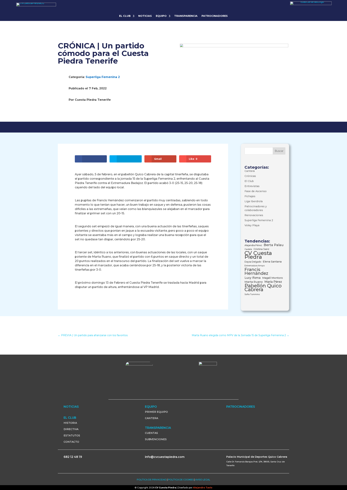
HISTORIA (70, 422)
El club (125, 16)
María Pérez (273, 281)
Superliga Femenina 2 (103, 77)
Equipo (161, 16)
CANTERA (151, 418)
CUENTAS (151, 433)
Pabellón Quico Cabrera (263, 287)
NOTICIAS (71, 406)
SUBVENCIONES (156, 439)
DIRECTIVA (71, 429)
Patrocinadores (215, 16)
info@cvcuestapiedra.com (165, 457)
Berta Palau (274, 245)
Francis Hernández (256, 271)
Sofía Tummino (252, 294)
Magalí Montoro (272, 277)
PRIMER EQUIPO (156, 411)
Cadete (248, 249)
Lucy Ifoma (253, 277)
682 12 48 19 (73, 457)
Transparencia (186, 16)
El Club (249, 181)
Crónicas (250, 176)
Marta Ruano (254, 281)
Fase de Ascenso (256, 191)
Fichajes (250, 196)
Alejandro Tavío (202, 487)
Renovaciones (254, 215)
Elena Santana (272, 261)
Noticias (145, 16)
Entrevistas (252, 186)
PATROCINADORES (240, 406)
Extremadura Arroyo (255, 265)
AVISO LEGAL (202, 479)
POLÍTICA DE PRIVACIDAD (151, 479)
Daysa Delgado (253, 261)
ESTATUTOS (72, 435)
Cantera (250, 171)
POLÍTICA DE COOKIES (181, 479)
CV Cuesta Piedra (258, 255)
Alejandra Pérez (253, 245)
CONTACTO (71, 441)
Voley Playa (252, 225)
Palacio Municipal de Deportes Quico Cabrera (256, 456)
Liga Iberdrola (254, 201)
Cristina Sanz (261, 249)
